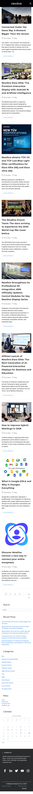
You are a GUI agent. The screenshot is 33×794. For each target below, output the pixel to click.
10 (8, 730)
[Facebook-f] (5, 771)
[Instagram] (28, 771)
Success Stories (6, 686)
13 (20, 730)
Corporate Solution (6, 662)
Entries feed (5, 701)
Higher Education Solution (8, 671)
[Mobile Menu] (30, 3)
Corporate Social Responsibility (10, 659)
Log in (3, 700)
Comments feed (6, 703)
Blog (15, 38)
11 (12, 730)
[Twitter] (16, 771)
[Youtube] (22, 771)
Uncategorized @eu (7, 688)
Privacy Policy (6, 786)
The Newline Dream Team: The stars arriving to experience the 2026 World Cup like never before (16, 227)
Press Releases (6, 680)
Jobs (3, 674)
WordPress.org (5, 705)
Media (3, 677)
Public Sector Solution (7, 683)
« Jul (3, 742)
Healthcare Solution (7, 668)
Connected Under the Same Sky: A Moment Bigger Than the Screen (15, 30)
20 (20, 733)
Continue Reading (9, 56)
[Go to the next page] (29, 597)
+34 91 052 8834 (12, 760)
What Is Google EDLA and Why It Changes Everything (16, 484)
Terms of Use (22, 786)
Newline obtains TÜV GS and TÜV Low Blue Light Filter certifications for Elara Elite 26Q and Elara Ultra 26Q (16, 164)
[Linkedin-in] (11, 771)
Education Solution (6, 665)
